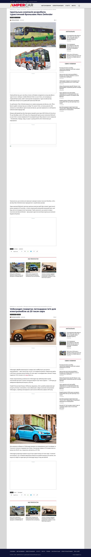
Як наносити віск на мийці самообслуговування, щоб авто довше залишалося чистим (69, 69)
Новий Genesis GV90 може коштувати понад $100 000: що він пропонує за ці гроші (69, 102)
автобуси (16, 248)
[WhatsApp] (28, 251)
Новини (18, 9)
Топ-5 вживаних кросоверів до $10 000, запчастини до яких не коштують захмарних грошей (73, 47)
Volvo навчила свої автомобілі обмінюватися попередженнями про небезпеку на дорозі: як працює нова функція (69, 94)
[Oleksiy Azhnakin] (11, 20)
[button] (79, 6)
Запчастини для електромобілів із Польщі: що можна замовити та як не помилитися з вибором (69, 76)
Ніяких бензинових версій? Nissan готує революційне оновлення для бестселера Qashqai (70, 87)
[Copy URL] (37, 251)
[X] (24, 251)
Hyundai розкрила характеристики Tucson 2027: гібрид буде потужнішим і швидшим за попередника (69, 108)
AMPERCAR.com (13, 9)
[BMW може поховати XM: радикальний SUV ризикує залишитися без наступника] (33, 267)
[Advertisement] (33, 83)
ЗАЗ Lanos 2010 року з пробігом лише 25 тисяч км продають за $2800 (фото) (16, 275)
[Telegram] (31, 251)
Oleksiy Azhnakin (15, 20)
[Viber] (34, 251)
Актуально (12, 271)
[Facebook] (21, 251)
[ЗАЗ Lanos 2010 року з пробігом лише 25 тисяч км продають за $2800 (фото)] (17, 267)
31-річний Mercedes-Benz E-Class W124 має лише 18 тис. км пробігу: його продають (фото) (74, 37)
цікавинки (21, 248)
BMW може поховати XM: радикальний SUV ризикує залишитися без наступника (33, 275)
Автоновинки (23, 9)
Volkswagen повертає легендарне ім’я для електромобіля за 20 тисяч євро (69, 81)
